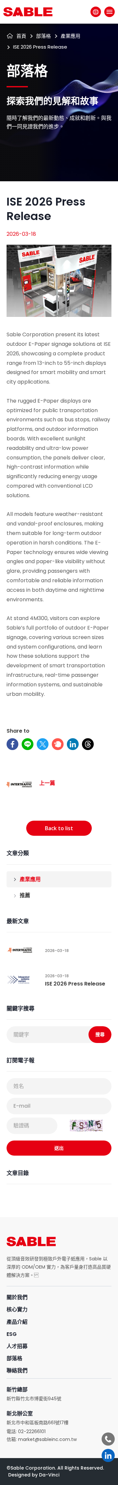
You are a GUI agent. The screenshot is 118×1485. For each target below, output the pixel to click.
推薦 (25, 895)
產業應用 (30, 879)
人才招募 (17, 1346)
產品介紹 (17, 1322)
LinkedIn (108, 1455)
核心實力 (17, 1309)
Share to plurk (58, 744)
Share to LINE (27, 744)
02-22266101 (32, 1431)
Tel (108, 1439)
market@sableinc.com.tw (47, 1439)
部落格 (14, 1358)
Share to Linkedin (73, 744)
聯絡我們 (17, 1370)
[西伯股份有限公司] (27, 11)
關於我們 (17, 1297)
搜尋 (100, 1034)
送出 (59, 1148)
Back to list (59, 828)
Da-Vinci (49, 1475)
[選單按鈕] (109, 12)
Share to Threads (88, 744)
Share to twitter (43, 744)
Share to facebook (12, 744)
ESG (12, 1334)
